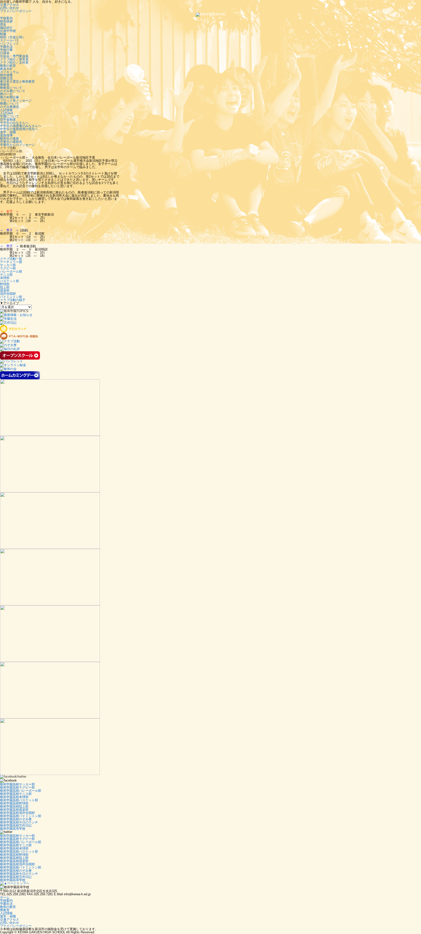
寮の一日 (6, 94)
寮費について (9, 103)
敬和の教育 (8, 65)
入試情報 (6, 110)
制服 (3, 34)
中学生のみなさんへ (14, 122)
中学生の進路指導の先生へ (19, 129)
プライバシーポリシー (16, 11)
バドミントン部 (11, 297)
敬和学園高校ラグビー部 (17, 787)
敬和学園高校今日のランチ (19, 822)
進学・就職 (8, 132)
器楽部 (5, 290)
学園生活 (6, 46)
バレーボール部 (11, 271)
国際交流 (6, 78)
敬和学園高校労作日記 (16, 825)
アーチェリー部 (11, 262)
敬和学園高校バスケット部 (19, 800)
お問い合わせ (9, 8)
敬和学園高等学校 (12, 828)
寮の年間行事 (9, 97)
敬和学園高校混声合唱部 (17, 813)
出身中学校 (8, 31)
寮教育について (11, 88)
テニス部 (6, 274)
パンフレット (9, 43)
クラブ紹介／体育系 (14, 59)
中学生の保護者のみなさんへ (20, 126)
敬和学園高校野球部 (14, 803)
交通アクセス (9, 5)
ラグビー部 (8, 268)
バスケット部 (9, 281)
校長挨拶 (6, 21)
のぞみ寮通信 (9, 107)
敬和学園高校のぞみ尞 (16, 819)
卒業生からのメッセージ (17, 145)
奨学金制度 (8, 119)
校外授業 (6, 75)
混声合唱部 (8, 293)
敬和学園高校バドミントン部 (20, 816)
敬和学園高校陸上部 (14, 806)
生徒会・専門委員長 (14, 56)
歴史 (3, 24)
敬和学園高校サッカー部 (17, 784)
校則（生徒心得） (12, 37)
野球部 (5, 284)
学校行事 (6, 50)
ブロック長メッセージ (16, 100)
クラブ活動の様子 (12, 300)
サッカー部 (8, 265)
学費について (9, 116)
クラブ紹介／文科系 (14, 62)
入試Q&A (6, 113)
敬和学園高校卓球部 (14, 797)
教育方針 (6, 69)
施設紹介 (6, 27)
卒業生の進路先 (11, 141)
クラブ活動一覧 (11, 259)
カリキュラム (9, 72)
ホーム (5, 897)
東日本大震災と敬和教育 (17, 81)
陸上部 (5, 287)
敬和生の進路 (9, 138)
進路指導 (6, 135)
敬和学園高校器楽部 (14, 809)
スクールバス (9, 40)
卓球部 (5, 278)
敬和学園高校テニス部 (16, 794)
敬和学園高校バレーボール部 (20, 790)
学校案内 (6, 18)
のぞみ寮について (12, 91)
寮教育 (5, 84)
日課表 (5, 53)
